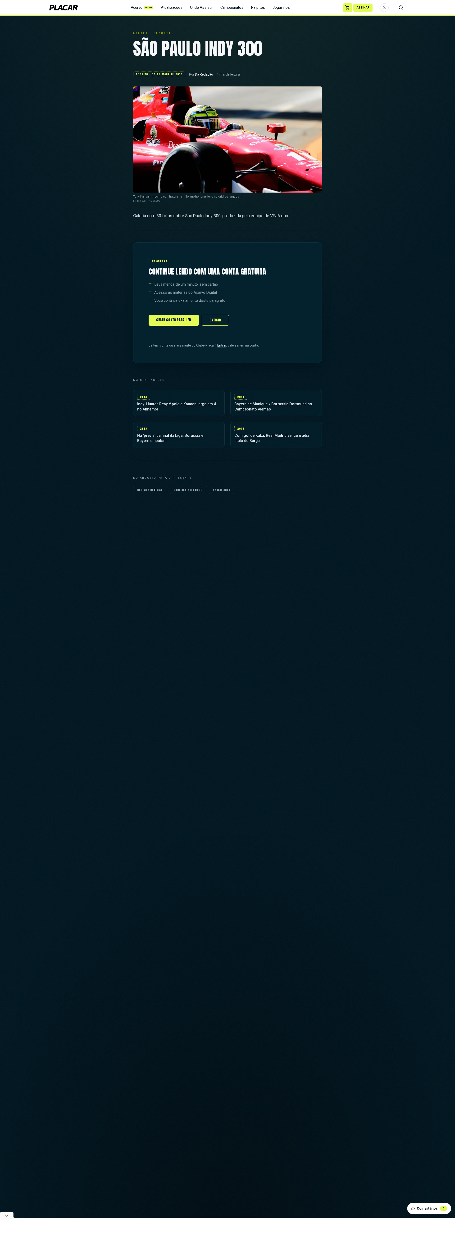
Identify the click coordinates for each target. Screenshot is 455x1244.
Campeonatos (231, 7)
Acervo (141, 7)
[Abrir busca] (401, 7)
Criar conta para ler (173, 319)
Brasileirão (221, 490)
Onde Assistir (201, 7)
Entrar (215, 320)
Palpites (258, 7)
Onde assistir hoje (188, 490)
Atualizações (171, 7)
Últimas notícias (150, 490)
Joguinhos (281, 7)
